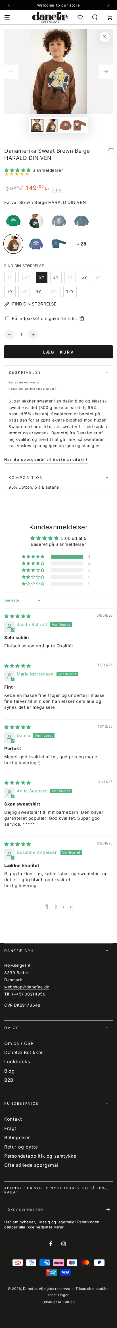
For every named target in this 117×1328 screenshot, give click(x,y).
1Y (9, 277)
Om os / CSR (19, 1043)
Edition (69, 1302)
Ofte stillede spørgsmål (31, 1165)
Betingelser (17, 1137)
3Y (56, 277)
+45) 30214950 (30, 994)
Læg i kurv (58, 352)
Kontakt (13, 1119)
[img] (17, 616)
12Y (70, 291)
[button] (94, 17)
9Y (38, 291)
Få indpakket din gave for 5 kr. (45, 318)
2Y (42, 277)
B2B (8, 1080)
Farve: (11, 202)
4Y (70, 277)
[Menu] (7, 17)
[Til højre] (108, 5)
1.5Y (25, 277)
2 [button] (56, 907)
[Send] (109, 1209)
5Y (84, 277)
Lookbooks (17, 1061)
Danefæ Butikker (23, 1052)
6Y (98, 277)
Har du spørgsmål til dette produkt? (46, 459)
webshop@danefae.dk (26, 986)
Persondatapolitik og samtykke (40, 1156)
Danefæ (30, 1288)
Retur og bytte (21, 1147)
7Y (10, 291)
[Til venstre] (9, 5)
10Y (54, 291)
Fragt (10, 1128)
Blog (9, 1071)
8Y (24, 291)
